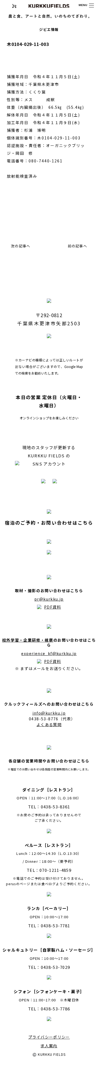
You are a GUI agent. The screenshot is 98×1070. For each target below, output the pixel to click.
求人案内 (49, 1045)
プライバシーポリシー (49, 1037)
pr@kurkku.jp (49, 599)
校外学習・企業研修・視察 (27, 640)
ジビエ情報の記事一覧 (34, 225)
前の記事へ (77, 246)
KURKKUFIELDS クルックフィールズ (49, 6)
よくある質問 (49, 724)
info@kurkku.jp (49, 713)
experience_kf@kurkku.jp (48, 653)
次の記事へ (20, 246)
